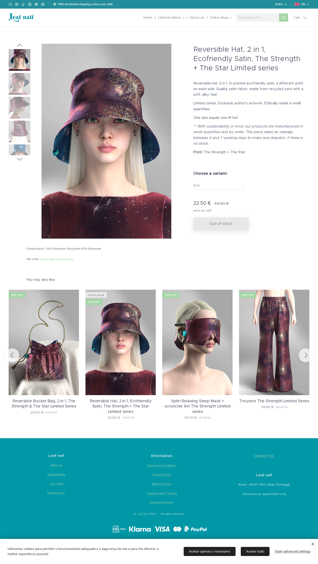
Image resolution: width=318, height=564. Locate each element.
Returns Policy (161, 484)
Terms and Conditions (162, 465)
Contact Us (264, 455)
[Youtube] (36, 4)
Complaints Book (161, 502)
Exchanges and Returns (56, 259)
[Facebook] (16, 4)
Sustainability (56, 474)
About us (56, 465)
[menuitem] (149, 17)
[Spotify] (29, 4)
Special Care (56, 493)
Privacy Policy (161, 474)
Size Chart (56, 483)
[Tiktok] (23, 4)
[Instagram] (10, 4)
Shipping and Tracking (162, 493)
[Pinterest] (42, 4)
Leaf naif (143, 513)
